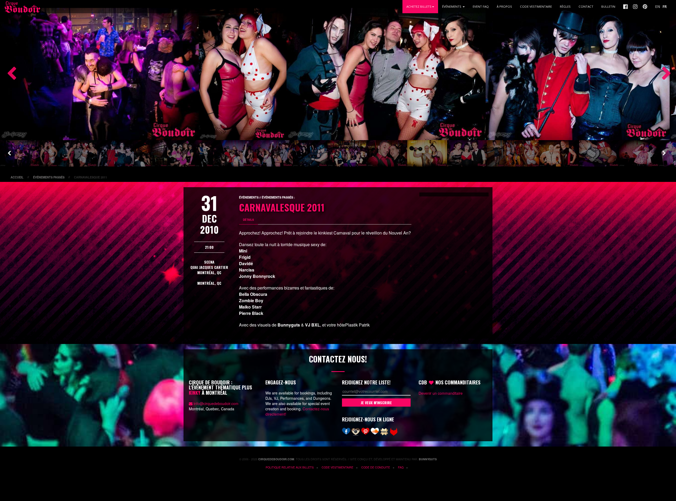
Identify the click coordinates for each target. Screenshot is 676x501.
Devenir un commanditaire (441, 393)
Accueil (17, 177)
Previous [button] (9, 74)
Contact (586, 6)
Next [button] (664, 74)
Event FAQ (481, 6)
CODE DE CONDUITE (375, 467)
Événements (452, 6)
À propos (504, 6)
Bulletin (608, 6)
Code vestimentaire (337, 467)
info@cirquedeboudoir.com (216, 403)
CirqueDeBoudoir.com (276, 459)
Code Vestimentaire (536, 6)
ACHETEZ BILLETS (418, 6)
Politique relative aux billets (290, 467)
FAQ (400, 467)
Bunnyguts (428, 459)
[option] (99, 74)
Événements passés (48, 177)
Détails (248, 220)
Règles (565, 6)
